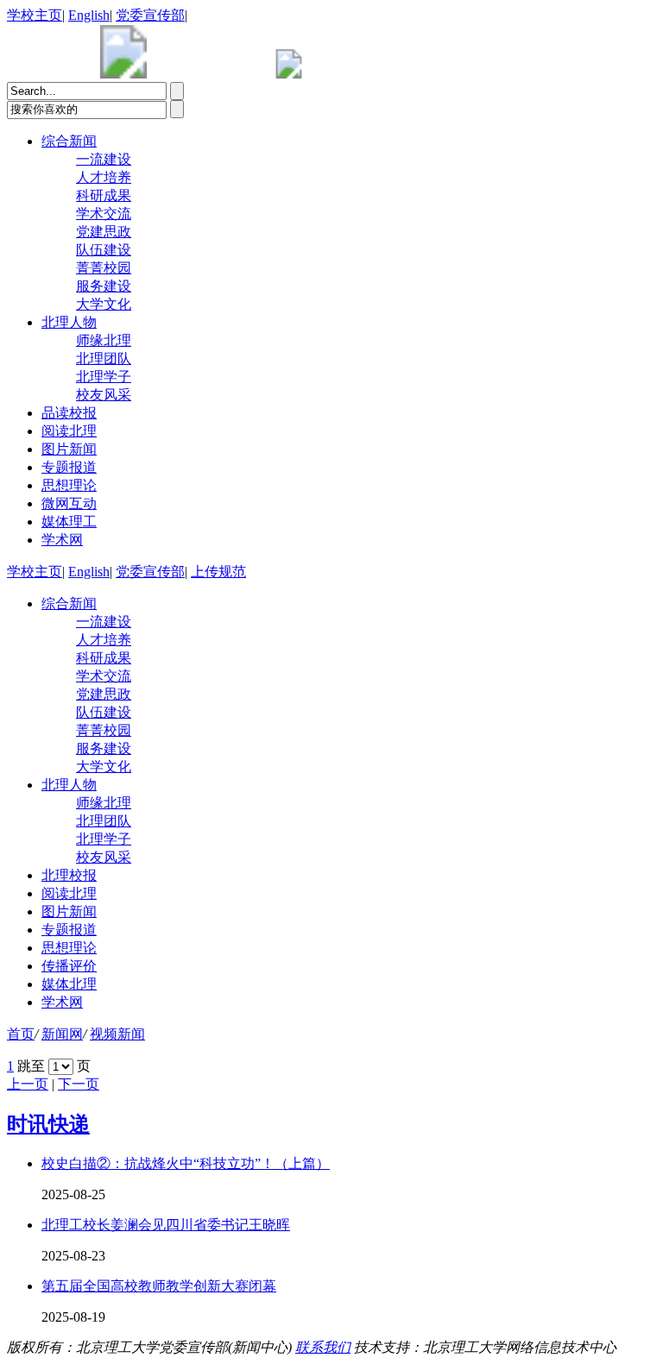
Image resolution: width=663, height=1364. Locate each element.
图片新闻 (69, 449)
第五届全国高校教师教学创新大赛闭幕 (158, 1286)
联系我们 (322, 1347)
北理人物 (69, 322)
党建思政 (103, 231)
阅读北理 (69, 431)
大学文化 (103, 304)
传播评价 (69, 966)
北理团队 (103, 358)
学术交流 (103, 213)
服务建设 (103, 286)
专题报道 (69, 467)
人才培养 (103, 177)
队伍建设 (103, 249)
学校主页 (34, 15)
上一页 (27, 1084)
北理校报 (69, 875)
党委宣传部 (150, 15)
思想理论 (69, 485)
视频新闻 (117, 1034)
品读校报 (69, 412)
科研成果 (103, 195)
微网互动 (69, 503)
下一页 (78, 1084)
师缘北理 (103, 340)
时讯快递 (48, 1124)
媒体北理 (69, 984)
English (89, 15)
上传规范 (218, 571)
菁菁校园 (103, 268)
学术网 (62, 539)
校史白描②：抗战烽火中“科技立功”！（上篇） (185, 1163)
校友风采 (103, 394)
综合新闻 (69, 141)
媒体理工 (69, 521)
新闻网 (62, 1034)
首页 (21, 1034)
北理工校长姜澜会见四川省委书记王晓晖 (165, 1224)
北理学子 (103, 376)
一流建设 (103, 159)
